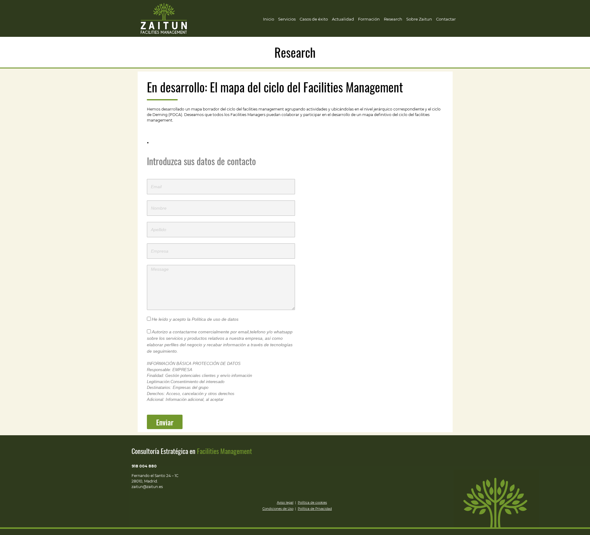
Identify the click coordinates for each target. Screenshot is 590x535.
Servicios (287, 19)
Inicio (268, 19)
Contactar (446, 19)
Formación (369, 19)
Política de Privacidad (315, 509)
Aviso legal (285, 503)
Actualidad (343, 19)
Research (393, 19)
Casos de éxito (314, 19)
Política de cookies (312, 503)
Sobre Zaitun (419, 19)
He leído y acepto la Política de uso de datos (195, 319)
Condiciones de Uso (277, 509)
